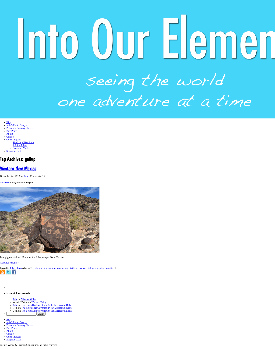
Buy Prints (11, 131)
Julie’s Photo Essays (16, 125)
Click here (4, 182)
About (9, 133)
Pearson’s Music (21, 148)
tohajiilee (110, 268)
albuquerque (41, 268)
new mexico (98, 268)
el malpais (81, 268)
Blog (8, 122)
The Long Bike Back (23, 142)
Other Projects (13, 139)
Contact (10, 136)
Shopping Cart (13, 151)
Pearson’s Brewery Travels (19, 128)
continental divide (66, 268)
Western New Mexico (18, 168)
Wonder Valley (28, 299)
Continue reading (9, 262)
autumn (52, 268)
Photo (19, 268)
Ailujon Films (20, 145)
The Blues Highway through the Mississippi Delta (46, 305)
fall (89, 268)
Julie (26, 176)
